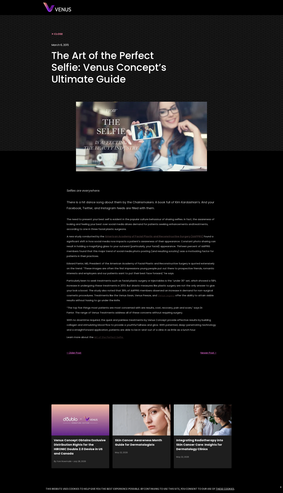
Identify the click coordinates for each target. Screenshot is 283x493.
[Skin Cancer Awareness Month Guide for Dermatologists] (141, 420)
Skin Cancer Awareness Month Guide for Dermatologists (138, 442)
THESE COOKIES (225, 488)
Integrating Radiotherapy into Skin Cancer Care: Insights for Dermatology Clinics (199, 444)
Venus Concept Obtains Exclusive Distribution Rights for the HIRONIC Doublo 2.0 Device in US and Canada (80, 446)
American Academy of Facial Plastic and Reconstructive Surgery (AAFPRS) (154, 236)
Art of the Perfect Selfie (109, 337)
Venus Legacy (166, 295)
